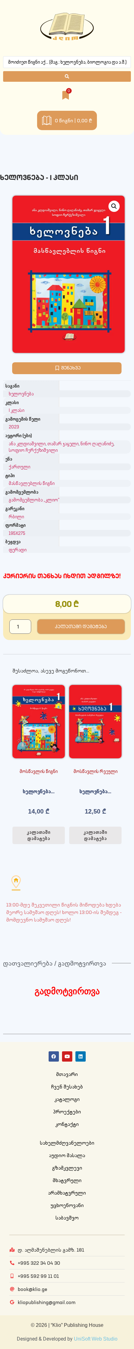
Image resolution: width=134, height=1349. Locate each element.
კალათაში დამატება (81, 626)
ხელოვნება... (39, 791)
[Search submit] (67, 76)
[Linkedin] (80, 1056)
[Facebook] (54, 1056)
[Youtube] (67, 1056)
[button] (114, 206)
